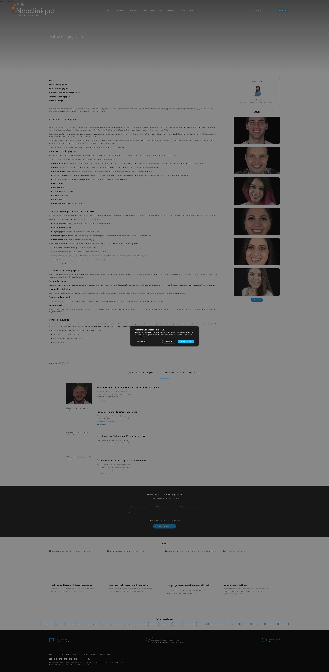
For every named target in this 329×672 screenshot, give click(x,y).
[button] (141, 341)
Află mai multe (147, 337)
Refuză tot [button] (169, 341)
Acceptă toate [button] (186, 341)
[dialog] (164, 336)
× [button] (196, 327)
